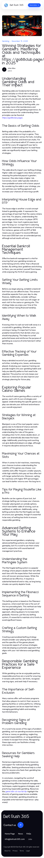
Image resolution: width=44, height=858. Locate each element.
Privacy (15, 851)
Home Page (10, 833)
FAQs (28, 833)
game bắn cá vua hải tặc (16, 791)
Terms (22, 851)
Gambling (5, 41)
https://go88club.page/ (12, 118)
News (20, 833)
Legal (28, 851)
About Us (7, 851)
